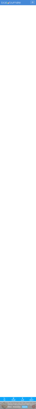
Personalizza (16, 407)
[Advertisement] (18, 7)
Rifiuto (9, 407)
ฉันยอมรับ (24, 407)
